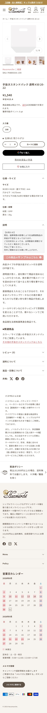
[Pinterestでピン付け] (23, 379)
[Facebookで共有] (17, 379)
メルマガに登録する (13, 684)
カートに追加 (32, 144)
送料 (24, 105)
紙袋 (19, 69)
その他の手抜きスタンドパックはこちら (22, 341)
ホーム (5, 19)
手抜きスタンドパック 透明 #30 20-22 (24, 19)
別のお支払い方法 (23, 159)
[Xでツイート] (11, 379)
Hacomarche (9, 69)
